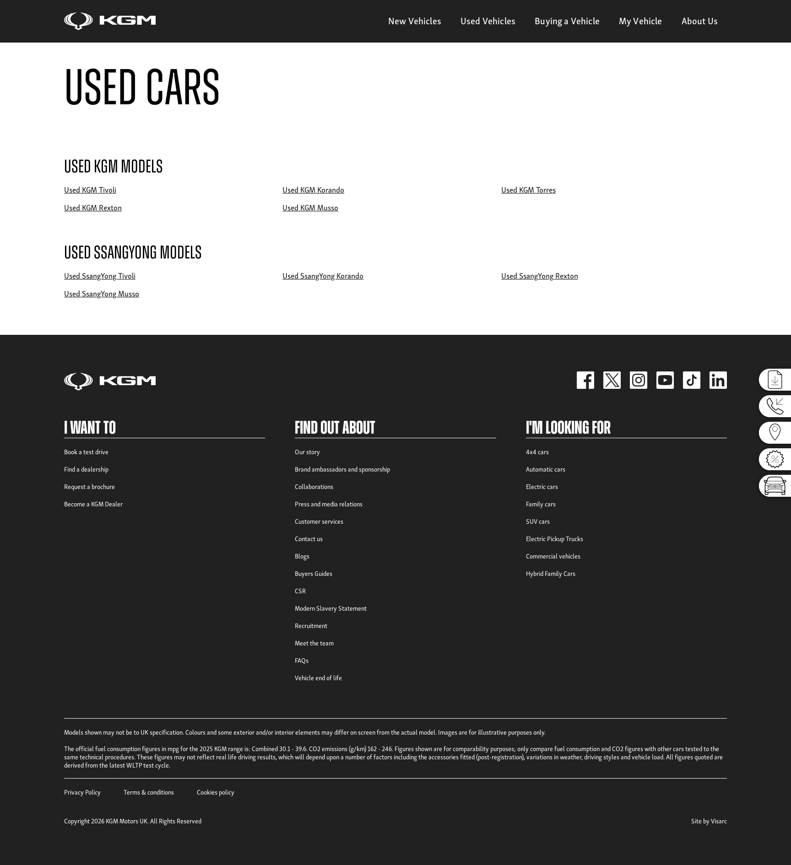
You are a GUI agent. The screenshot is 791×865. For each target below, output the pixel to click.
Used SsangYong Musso (101, 293)
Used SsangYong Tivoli (99, 275)
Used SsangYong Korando (322, 275)
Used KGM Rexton (93, 207)
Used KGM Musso (310, 207)
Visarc (719, 820)
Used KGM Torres (528, 189)
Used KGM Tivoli (90, 189)
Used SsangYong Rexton (539, 275)
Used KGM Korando (313, 189)
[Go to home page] (110, 21)
